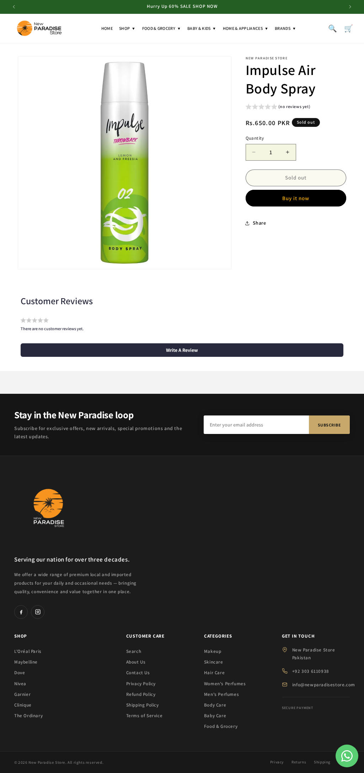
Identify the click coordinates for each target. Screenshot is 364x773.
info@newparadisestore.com (323, 685)
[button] (278, 107)
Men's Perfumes (221, 694)
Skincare (213, 662)
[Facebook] (21, 612)
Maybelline (26, 662)
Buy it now (295, 198)
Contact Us (138, 673)
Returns (298, 761)
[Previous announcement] (14, 7)
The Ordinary (28, 716)
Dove (19, 673)
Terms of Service (144, 716)
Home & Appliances (245, 28)
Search (133, 651)
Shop (127, 28)
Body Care (215, 705)
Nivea (20, 684)
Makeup (212, 651)
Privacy (277, 761)
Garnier (22, 694)
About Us (136, 662)
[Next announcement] (350, 7)
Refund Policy (141, 694)
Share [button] (259, 223)
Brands (285, 28)
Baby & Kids (201, 28)
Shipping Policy (142, 705)
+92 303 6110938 (310, 671)
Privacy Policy (141, 684)
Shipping (322, 761)
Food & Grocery (161, 28)
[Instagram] (37, 612)
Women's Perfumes (225, 684)
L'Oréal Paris (28, 651)
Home (107, 28)
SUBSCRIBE (329, 425)
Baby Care (215, 716)
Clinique (23, 705)
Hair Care (214, 673)
